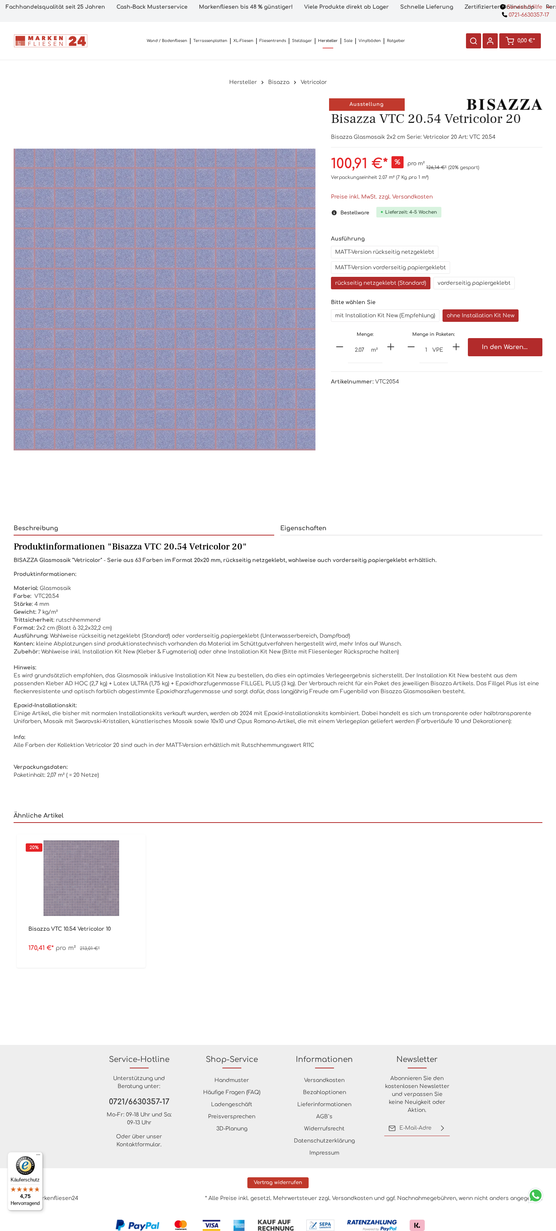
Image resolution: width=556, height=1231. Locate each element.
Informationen (324, 1059)
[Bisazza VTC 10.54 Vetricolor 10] (81, 878)
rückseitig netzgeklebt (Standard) (380, 283)
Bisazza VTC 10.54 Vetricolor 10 (69, 929)
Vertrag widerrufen (278, 1182)
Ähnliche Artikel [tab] (39, 815)
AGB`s (324, 1116)
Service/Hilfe (524, 7)
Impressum (324, 1153)
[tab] (144, 529)
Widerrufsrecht (324, 1129)
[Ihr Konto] (490, 40)
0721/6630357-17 (139, 1101)
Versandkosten (324, 1080)
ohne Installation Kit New (480, 315)
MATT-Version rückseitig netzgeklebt (384, 252)
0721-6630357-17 (528, 15)
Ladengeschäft (231, 1104)
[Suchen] (473, 40)
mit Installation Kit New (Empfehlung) (385, 315)
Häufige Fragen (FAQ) (232, 1092)
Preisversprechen (231, 1116)
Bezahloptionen (324, 1092)
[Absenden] (442, 1128)
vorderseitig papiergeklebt (474, 283)
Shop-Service (232, 1059)
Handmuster (231, 1080)
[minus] (339, 347)
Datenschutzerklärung (324, 1141)
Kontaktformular (138, 1144)
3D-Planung (231, 1129)
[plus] (390, 347)
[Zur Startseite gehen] (51, 40)
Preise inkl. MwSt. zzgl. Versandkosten (382, 197)
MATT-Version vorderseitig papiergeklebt (390, 267)
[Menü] (38, 1156)
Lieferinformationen (324, 1104)
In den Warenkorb (510, 347)
